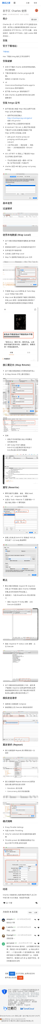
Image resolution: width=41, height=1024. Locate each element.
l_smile (10, 927)
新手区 (6, 10)
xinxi (5, 14)
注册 (27, 3)
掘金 (16, 1002)
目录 (35, 19)
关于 (9, 990)
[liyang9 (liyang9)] (3, 936)
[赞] (38, 919)
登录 (35, 3)
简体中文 (11, 1005)
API (26, 991)
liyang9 (10, 935)
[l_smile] (3, 928)
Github (20, 991)
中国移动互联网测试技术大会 (23, 990)
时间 (30, 912)
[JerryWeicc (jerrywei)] (3, 944)
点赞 (35, 912)
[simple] (3, 920)
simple (10, 919)
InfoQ (10, 1002)
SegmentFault (24, 1002)
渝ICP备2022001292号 (31, 1016)
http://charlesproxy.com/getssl (19, 118)
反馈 (14, 991)
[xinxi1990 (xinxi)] (36, 10)
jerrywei (10, 943)
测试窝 (34, 1002)
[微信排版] (36, 902)
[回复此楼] (35, 919)
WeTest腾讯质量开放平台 (25, 1000)
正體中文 (19, 1005)
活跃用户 (16, 990)
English (27, 1005)
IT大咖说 (21, 1003)
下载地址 (6, 51)
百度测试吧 (12, 1003)
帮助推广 (32, 991)
